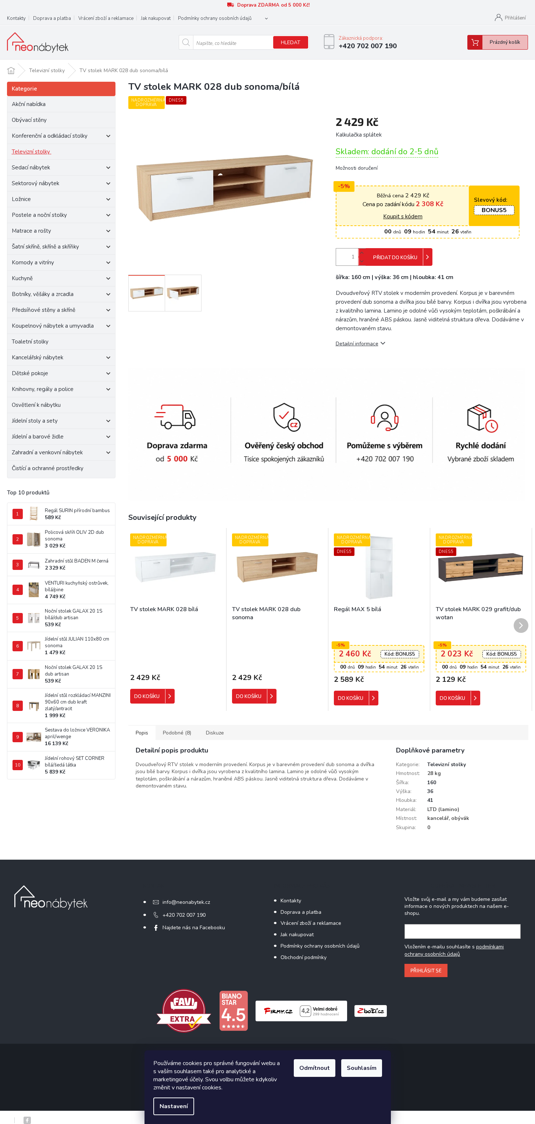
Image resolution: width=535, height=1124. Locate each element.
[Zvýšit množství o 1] (361, 253)
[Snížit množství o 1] (361, 261)
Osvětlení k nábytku (36, 405)
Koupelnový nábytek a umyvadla (53, 326)
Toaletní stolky (30, 341)
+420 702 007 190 (184, 915)
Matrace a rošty (31, 231)
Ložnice (21, 199)
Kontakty (16, 18)
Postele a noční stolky (39, 215)
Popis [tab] (142, 732)
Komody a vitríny (33, 262)
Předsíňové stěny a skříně (43, 310)
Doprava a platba (52, 18)
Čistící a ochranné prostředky (47, 468)
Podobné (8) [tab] (177, 732)
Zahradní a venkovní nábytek (47, 452)
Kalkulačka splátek (359, 134)
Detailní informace (357, 343)
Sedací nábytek (31, 167)
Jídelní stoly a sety (35, 420)
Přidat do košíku (395, 257)
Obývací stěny (29, 120)
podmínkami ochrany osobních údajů (454, 950)
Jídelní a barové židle (38, 436)
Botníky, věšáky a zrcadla (43, 294)
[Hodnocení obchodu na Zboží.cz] (370, 1010)
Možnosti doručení (357, 168)
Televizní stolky (31, 151)
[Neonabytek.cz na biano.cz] (233, 1010)
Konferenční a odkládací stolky (50, 136)
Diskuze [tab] (215, 732)
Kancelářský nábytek (37, 357)
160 (431, 782)
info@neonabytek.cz (186, 902)
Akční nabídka (29, 104)
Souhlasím (362, 1068)
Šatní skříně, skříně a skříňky (45, 246)
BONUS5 (494, 210)
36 (430, 791)
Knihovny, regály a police (43, 389)
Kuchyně (22, 278)
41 (430, 800)
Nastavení (174, 1106)
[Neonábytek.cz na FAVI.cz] (183, 1010)
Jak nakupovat (156, 18)
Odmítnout (314, 1068)
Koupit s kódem (402, 216)
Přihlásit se (426, 970)
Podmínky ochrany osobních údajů (215, 18)
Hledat (290, 42)
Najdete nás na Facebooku (194, 927)
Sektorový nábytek (35, 183)
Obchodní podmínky (304, 957)
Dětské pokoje (30, 373)
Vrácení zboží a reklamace (105, 18)
